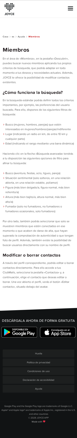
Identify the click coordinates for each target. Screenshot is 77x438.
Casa (5, 36)
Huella (38, 353)
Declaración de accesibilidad (38, 380)
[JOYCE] (9, 9)
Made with (37, 421)
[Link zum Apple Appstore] (57, 332)
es (13, 36)
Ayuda (21, 36)
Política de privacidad (38, 362)
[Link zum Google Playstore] (19, 332)
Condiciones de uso (38, 371)
